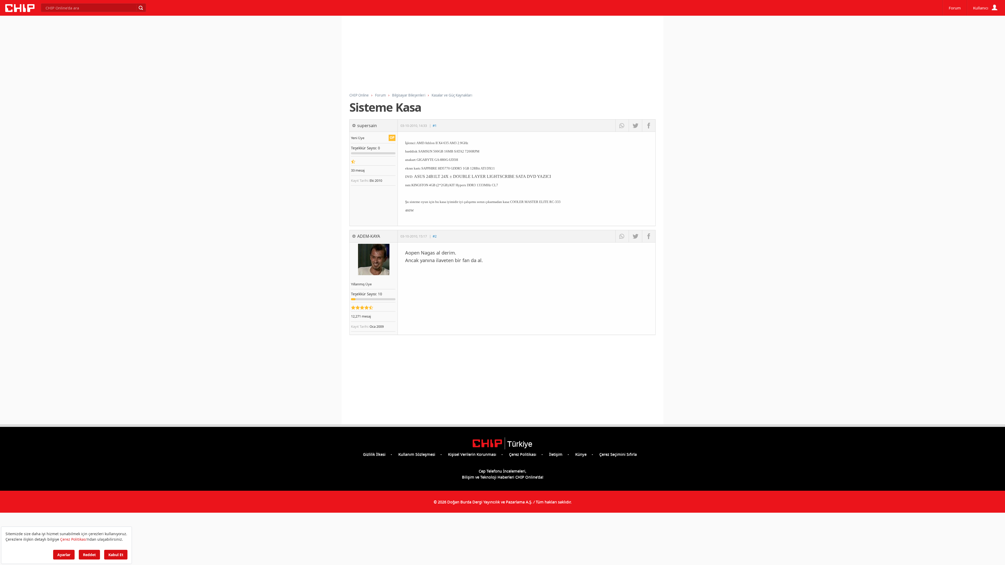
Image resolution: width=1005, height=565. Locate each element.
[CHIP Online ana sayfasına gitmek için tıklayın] (20, 10)
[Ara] (140, 8)
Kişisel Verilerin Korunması (472, 454)
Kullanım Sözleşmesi (416, 454)
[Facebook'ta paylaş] (648, 126)
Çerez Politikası (522, 454)
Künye (581, 454)
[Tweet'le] (635, 126)
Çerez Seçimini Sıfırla (618, 454)
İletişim (555, 454)
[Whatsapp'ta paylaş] (622, 126)
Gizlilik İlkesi (374, 454)
